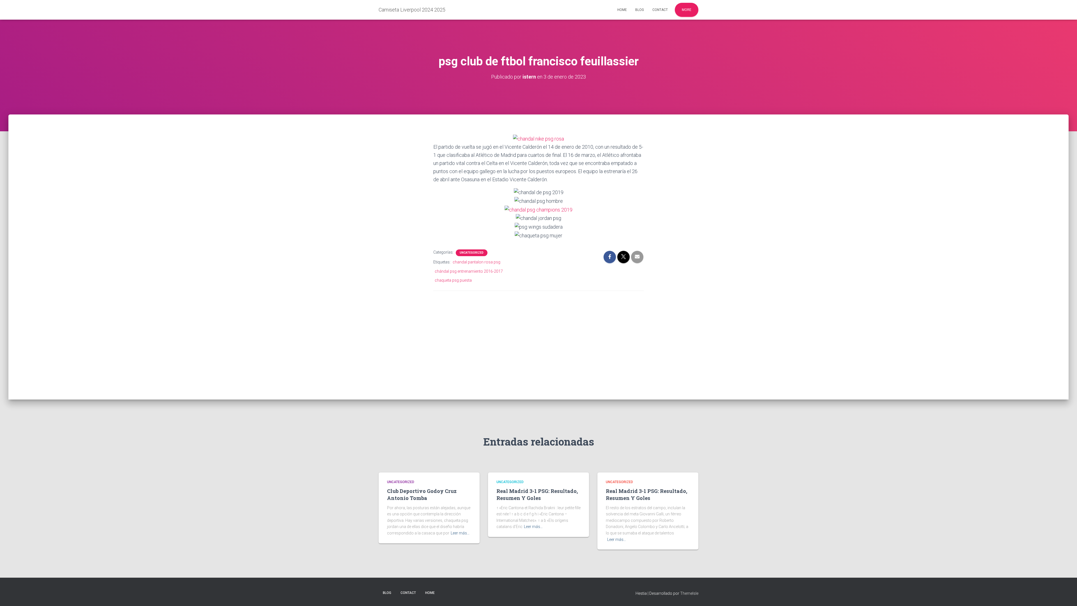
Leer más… (460, 533)
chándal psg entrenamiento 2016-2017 (469, 271)
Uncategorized (472, 252)
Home (622, 10)
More (686, 10)
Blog (639, 10)
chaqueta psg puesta (453, 280)
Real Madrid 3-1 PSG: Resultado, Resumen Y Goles (537, 494)
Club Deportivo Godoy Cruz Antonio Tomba (422, 494)
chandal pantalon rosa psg (476, 262)
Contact (660, 10)
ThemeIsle (689, 593)
